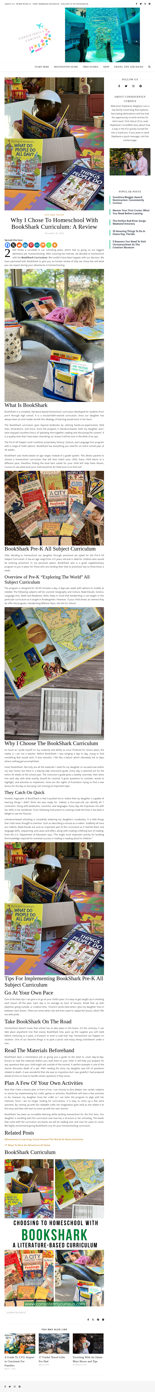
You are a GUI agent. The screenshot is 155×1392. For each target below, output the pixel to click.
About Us (10, 4)
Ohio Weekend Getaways (46, 4)
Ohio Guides (90, 66)
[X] (13, 245)
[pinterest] (149, 3)
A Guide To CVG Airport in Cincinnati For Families (19, 1361)
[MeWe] (37, 245)
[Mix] (43, 245)
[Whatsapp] (48, 245)
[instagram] (145, 3)
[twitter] (141, 3)
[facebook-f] (137, 3)
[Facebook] (7, 245)
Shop (106, 66)
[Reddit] (19, 245)
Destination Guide (66, 66)
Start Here (42, 66)
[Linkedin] (25, 245)
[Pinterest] (31, 245)
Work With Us (23, 4)
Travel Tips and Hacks (128, 66)
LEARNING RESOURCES (16, 1312)
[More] (54, 245)
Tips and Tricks (54, 215)
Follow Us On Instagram (74, 4)
